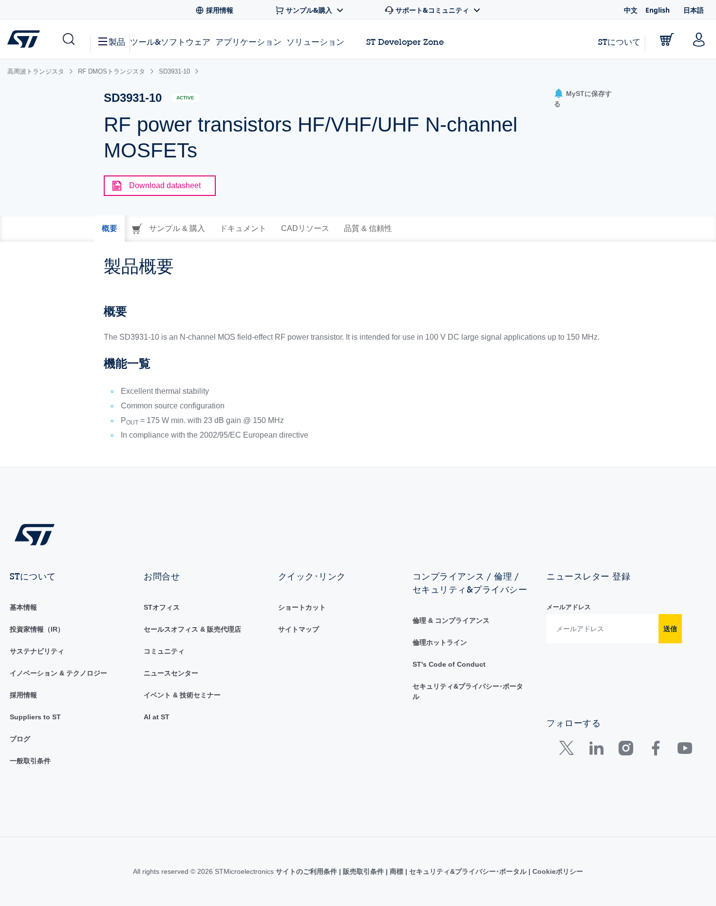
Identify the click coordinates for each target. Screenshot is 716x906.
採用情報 (23, 695)
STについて (619, 42)
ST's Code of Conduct (449, 664)
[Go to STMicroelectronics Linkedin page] (596, 750)
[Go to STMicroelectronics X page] (569, 750)
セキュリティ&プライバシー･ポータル (467, 871)
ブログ (20, 739)
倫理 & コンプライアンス (451, 620)
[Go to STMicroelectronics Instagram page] (625, 750)
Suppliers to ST (35, 717)
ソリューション (315, 42)
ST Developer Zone (405, 42)
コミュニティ (164, 651)
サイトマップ (298, 629)
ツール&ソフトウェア (170, 42)
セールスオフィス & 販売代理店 (192, 629)
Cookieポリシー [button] (556, 871)
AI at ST (157, 717)
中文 (631, 10)
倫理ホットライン (440, 642)
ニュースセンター (171, 673)
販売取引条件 (363, 871)
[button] (68, 39)
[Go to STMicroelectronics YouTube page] (684, 750)
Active (185, 97)
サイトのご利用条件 (307, 871)
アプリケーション (248, 42)
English (657, 10)
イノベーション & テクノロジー (58, 673)
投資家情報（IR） (37, 629)
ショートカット (302, 607)
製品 (117, 42)
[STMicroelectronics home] (25, 39)
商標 (396, 871)
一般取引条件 (30, 761)
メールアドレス (568, 607)
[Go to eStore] (667, 39)
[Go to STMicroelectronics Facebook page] (655, 750)
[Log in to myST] (699, 39)
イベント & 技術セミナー (182, 695)
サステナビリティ (37, 651)
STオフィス (162, 607)
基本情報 (23, 607)
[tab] (109, 228)
